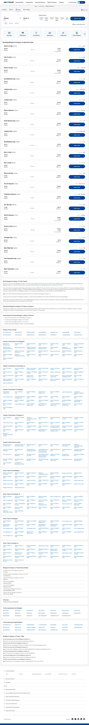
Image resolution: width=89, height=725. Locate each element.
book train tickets (10, 283)
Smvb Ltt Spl (8, 46)
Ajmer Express (9, 110)
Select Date (77, 49)
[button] (67, 18)
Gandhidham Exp (9, 79)
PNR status (37, 285)
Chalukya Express (10, 194)
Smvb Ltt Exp (8, 68)
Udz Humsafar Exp (10, 258)
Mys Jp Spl (7, 163)
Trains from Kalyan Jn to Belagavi (10, 601)
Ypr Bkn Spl (8, 204)
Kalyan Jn (58, 61)
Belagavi (6, 50)
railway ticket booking (22, 308)
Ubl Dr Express (9, 215)
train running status (53, 285)
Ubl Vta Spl (7, 57)
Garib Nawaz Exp (9, 121)
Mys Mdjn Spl (8, 248)
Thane (59, 50)
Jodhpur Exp (8, 89)
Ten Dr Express (9, 184)
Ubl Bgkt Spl (8, 237)
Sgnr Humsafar (9, 269)
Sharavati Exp (8, 173)
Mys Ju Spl (7, 152)
